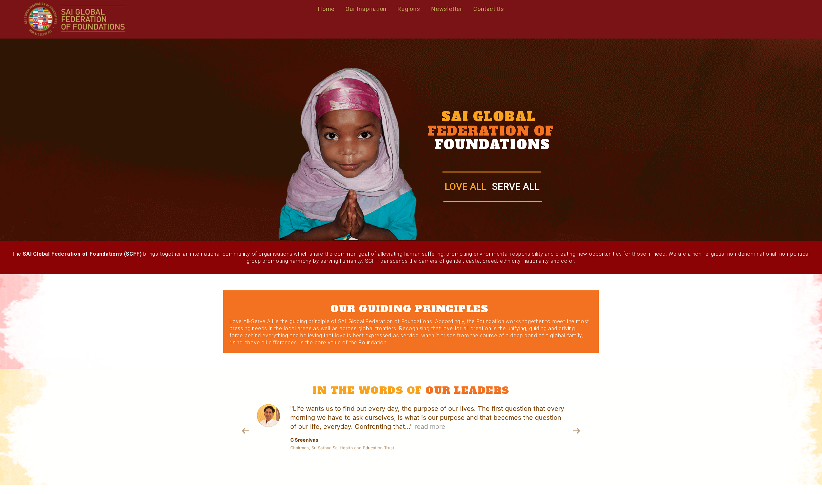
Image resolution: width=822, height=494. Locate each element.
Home (326, 8)
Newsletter (446, 8)
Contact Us (488, 8)
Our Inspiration (366, 8)
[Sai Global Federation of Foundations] (74, 19)
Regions (409, 8)
